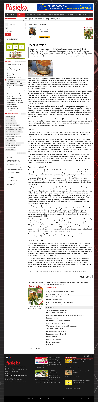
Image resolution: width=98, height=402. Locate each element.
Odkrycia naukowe (15, 145)
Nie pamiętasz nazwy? (12, 38)
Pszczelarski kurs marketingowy (15, 167)
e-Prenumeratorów (80, 271)
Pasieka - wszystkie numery (39, 398)
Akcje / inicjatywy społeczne (12, 134)
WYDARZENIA (9, 127)
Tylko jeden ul (10, 175)
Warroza (8, 145)
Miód (7, 132)
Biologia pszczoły (10, 138)
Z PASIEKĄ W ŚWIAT (10, 140)
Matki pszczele (19, 143)
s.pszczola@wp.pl (85, 278)
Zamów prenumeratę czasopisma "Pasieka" (35, 307)
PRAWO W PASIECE (10, 149)
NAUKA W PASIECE (10, 118)
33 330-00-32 (24, 375)
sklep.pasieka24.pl (82, 15)
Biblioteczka (30, 15)
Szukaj (90, 18)
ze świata (75, 374)
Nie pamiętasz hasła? (12, 39)
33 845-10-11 (17, 375)
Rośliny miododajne (18, 127)
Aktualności (41, 15)
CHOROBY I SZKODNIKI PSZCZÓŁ (14, 129)
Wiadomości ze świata (11, 123)
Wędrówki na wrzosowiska (13, 172)
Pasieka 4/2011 (42, 24)
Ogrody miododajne (10, 147)
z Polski (66, 364)
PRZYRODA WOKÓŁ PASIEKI (12, 125)
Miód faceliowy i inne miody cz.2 (15, 164)
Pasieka (20, 15)
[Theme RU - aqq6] (16, 7)
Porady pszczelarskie (56, 15)
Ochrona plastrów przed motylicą (15, 169)
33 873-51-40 (10, 375)
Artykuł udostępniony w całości (13, 136)
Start (12, 15)
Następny (92, 356)
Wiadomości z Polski (11, 121)
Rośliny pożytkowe (10, 143)
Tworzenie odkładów (12, 180)
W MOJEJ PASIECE (44, 37)
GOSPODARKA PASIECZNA (16, 132)
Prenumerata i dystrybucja (54, 398)
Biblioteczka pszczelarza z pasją (71, 398)
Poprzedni (89, 356)
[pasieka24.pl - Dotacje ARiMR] (65, 7)
